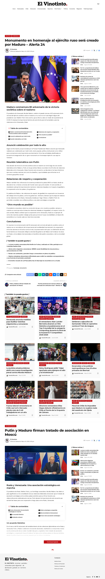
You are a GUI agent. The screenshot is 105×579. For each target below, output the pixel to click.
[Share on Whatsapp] (39, 274)
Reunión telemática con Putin (18, 139)
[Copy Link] (97, 50)
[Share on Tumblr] (47, 274)
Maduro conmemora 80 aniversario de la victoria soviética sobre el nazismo (20, 132)
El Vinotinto (13, 49)
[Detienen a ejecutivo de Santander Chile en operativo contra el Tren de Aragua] (85, 306)
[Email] (65, 274)
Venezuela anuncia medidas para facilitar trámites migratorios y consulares (18, 322)
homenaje (16, 268)
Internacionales (10, 426)
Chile (81, 64)
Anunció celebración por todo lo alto (20, 136)
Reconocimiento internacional (49, 513)
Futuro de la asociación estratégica (50, 515)
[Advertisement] (52, 22)
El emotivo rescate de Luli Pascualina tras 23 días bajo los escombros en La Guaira (34, 260)
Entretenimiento (57, 400)
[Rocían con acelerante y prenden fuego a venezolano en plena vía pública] (75, 473)
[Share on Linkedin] (43, 274)
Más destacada (15, 316)
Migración (57, 316)
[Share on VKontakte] (54, 274)
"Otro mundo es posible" (45, 134)
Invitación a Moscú (17, 517)
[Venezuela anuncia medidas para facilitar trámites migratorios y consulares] (20, 306)
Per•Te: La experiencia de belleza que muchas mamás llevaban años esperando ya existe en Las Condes (90, 69)
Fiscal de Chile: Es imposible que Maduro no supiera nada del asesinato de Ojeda (84, 408)
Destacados (48, 400)
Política (8, 36)
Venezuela (16, 36)
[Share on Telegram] (58, 274)
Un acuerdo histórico (18, 514)
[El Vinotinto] (52, 4)
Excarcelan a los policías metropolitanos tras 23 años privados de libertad (84, 368)
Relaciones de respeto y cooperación (49, 132)
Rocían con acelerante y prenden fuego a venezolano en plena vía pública (31, 253)
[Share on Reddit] (50, 274)
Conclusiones (42, 137)
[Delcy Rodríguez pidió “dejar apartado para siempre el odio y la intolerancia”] (52, 352)
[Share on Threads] (61, 274)
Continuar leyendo (52, 542)
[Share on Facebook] (92, 50)
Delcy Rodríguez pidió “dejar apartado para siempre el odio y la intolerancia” (52, 370)
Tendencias (43, 318)
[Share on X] (94, 50)
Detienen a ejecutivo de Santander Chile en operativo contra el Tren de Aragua (84, 324)
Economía (14, 400)
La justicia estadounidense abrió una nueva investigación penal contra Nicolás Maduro (19, 370)
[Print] (99, 50)
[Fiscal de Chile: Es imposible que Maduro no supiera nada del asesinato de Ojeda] (85, 390)
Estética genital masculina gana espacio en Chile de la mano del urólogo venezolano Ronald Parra (89, 61)
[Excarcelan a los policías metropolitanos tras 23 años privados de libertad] (85, 352)
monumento (23, 268)
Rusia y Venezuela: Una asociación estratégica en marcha (19, 510)
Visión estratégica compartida (49, 510)
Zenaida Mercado (13, 326)
